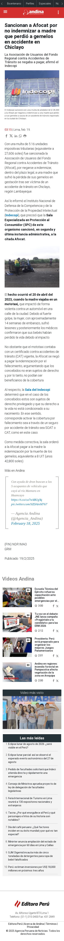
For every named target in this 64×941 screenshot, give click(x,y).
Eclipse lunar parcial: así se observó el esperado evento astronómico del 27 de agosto (31, 758)
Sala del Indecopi (37, 390)
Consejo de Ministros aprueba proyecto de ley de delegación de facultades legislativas (32, 787)
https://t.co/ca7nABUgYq (26, 499)
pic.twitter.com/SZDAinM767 (29, 504)
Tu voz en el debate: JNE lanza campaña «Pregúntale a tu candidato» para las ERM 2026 (46, 619)
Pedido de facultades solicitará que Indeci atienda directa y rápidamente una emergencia (32, 773)
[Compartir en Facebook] (54, 605)
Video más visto (32, 693)
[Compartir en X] (57, 605)
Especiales (45, 3)
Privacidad (33, 926)
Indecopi (12, 215)
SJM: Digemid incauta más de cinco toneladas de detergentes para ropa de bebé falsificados (30, 856)
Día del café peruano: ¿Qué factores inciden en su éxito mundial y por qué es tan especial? (33, 831)
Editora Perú (15, 923)
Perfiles (30, 3)
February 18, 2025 (25, 523)
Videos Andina (18, 579)
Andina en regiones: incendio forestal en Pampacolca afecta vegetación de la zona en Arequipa (46, 669)
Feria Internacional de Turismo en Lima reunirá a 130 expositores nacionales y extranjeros (30, 802)
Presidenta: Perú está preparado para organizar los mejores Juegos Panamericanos (47, 644)
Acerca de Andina (34, 923)
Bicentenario (14, 3)
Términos (51, 923)
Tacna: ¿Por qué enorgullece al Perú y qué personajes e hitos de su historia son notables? (31, 816)
